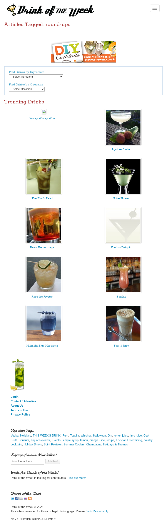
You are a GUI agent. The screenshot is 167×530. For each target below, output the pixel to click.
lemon (84, 440)
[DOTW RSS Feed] (30, 499)
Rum (65, 435)
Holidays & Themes (115, 444)
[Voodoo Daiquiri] (123, 242)
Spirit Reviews (53, 444)
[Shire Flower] (123, 193)
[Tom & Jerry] (123, 341)
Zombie (121, 297)
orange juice (97, 440)
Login (14, 396)
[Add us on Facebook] (16, 499)
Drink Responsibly (96, 511)
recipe (110, 440)
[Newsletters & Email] (21, 499)
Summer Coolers (74, 444)
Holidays (25, 435)
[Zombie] (123, 292)
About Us (17, 405)
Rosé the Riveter (42, 297)
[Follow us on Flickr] (25, 499)
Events (56, 440)
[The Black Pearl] (43, 193)
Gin (110, 435)
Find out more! (77, 477)
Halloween (99, 435)
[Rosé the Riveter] (43, 292)
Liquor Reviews (40, 440)
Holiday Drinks (33, 444)
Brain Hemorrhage (42, 247)
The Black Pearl (42, 198)
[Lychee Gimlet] (123, 144)
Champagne (93, 444)
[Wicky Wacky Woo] (44, 113)
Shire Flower (121, 198)
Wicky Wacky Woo (42, 118)
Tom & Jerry (121, 346)
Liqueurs (23, 440)
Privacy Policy (20, 414)
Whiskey (86, 435)
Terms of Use (19, 410)
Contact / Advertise (23, 401)
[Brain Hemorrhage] (43, 242)
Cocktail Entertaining (129, 440)
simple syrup (70, 440)
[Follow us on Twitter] (12, 499)
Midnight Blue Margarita (42, 346)
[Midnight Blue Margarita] (43, 341)
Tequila (74, 435)
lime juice (136, 435)
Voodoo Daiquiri (121, 247)
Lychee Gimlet (121, 149)
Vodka (14, 435)
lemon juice (121, 435)
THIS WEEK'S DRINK (47, 435)
